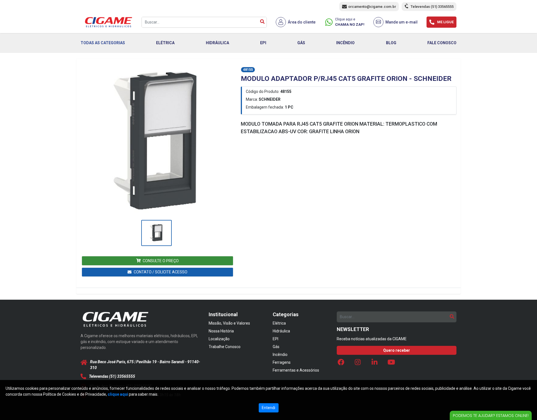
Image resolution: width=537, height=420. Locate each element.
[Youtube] (391, 363)
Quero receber (396, 350)
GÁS (301, 43)
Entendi (268, 407)
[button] (156, 143)
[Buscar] (262, 22)
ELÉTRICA (165, 43)
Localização (219, 339)
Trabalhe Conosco (225, 346)
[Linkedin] (374, 363)
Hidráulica (281, 331)
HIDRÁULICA (217, 43)
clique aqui (118, 394)
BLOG (391, 43)
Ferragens (282, 362)
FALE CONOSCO (441, 43)
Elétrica (279, 323)
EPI (263, 43)
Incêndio (280, 354)
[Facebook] (341, 363)
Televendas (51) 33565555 (432, 6)
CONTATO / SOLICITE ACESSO (160, 272)
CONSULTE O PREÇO (161, 261)
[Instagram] (358, 363)
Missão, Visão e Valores (229, 323)
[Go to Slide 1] (156, 233)
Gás (276, 346)
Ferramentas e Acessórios (296, 370)
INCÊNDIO (345, 43)
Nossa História (221, 331)
